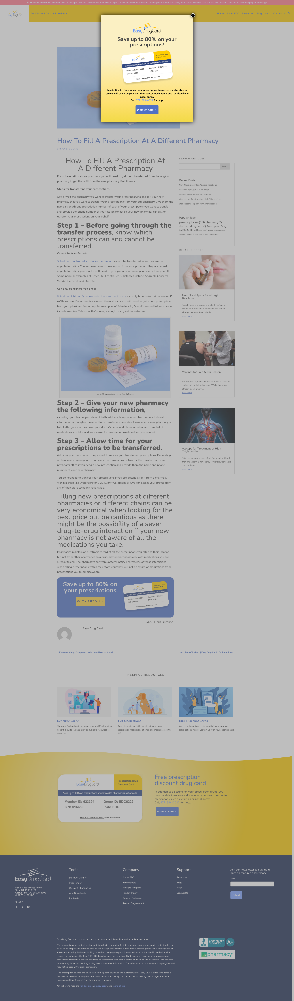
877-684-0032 (144, 100)
